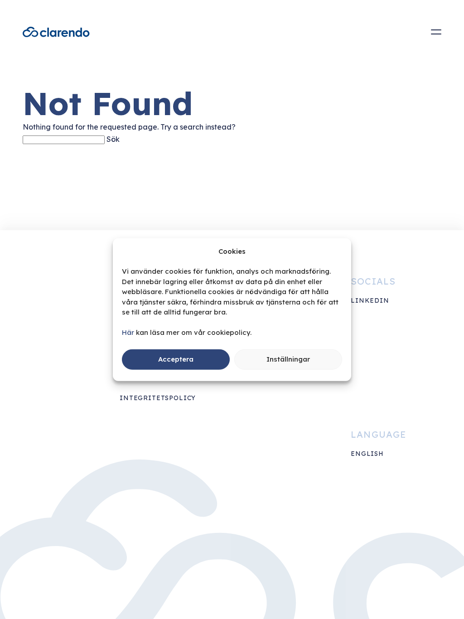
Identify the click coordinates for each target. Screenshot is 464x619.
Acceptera (175, 359)
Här (128, 332)
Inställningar (288, 359)
